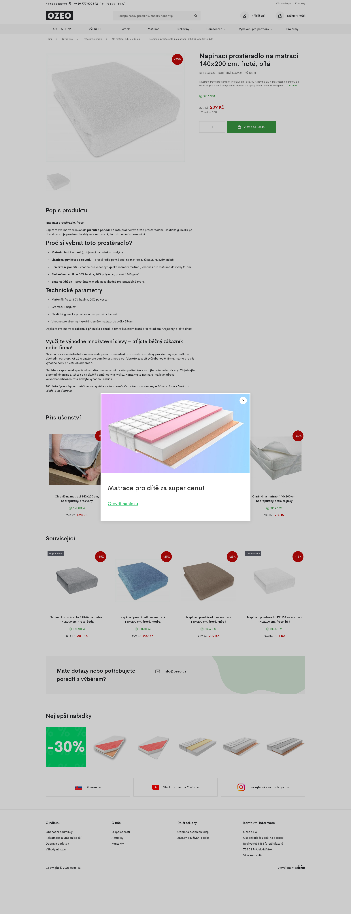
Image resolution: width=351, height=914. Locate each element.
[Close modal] (243, 400)
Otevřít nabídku (123, 503)
